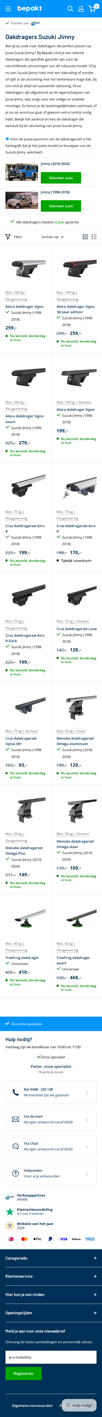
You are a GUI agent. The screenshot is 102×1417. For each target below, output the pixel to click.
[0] (92, 8)
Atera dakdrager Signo (24, 306)
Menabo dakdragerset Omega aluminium (75, 741)
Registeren (23, 1373)
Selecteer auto (61, 177)
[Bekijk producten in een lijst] (94, 236)
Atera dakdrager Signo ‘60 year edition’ (76, 309)
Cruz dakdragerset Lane (77, 628)
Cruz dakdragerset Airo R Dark (25, 638)
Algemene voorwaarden (32, 1405)
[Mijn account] (81, 9)
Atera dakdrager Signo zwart (24, 419)
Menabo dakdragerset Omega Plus (24, 850)
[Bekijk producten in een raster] (85, 236)
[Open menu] (8, 9)
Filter (18, 236)
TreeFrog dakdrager (22, 957)
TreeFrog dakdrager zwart (73, 960)
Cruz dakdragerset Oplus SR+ (20, 741)
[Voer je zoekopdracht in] (70, 9)
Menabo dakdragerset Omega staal (75, 844)
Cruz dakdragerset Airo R (25, 528)
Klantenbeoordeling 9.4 (28, 23)
